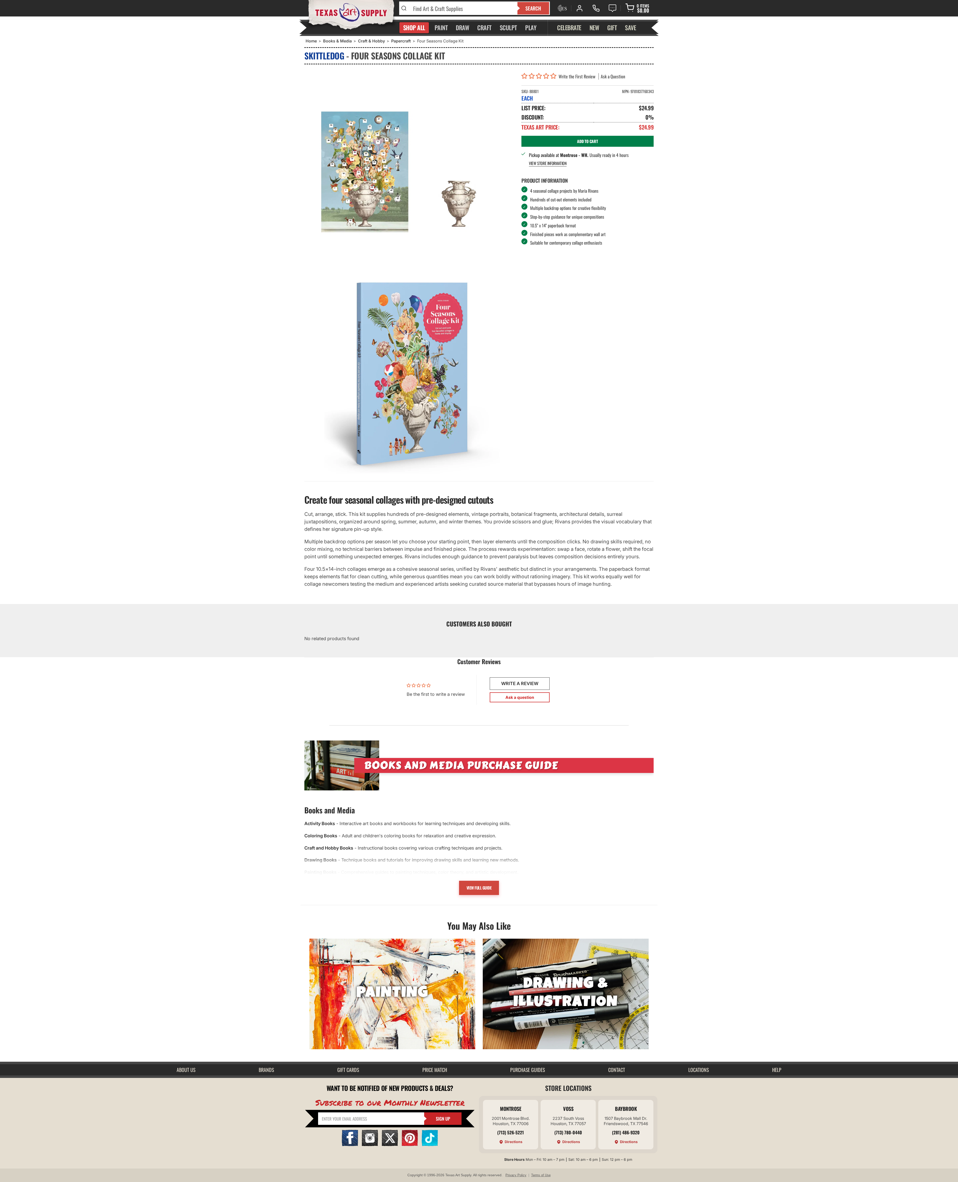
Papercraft (401, 40)
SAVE (630, 27)
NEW (594, 27)
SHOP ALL (414, 27)
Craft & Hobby (371, 40)
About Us (186, 1069)
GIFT (612, 27)
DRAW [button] (462, 27)
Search (533, 8)
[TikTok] (430, 1144)
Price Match (434, 1069)
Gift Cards (348, 1069)
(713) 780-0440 (568, 1132)
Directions (513, 1142)
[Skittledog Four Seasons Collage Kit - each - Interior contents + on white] (409, 172)
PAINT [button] (441, 27)
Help (776, 1069)
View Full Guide (479, 888)
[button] (540, 76)
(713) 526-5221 (510, 1132)
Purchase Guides (527, 1069)
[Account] (579, 8)
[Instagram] (370, 1144)
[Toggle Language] (562, 8)
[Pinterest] (410, 1144)
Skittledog (324, 55)
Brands (266, 1069)
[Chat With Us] (612, 8)
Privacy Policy (515, 1175)
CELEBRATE (569, 27)
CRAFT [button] (484, 27)
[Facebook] (350, 1144)
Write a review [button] (519, 683)
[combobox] (462, 8)
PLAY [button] (530, 27)
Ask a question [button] (519, 697)
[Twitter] (390, 1144)
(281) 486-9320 (626, 1132)
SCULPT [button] (508, 27)
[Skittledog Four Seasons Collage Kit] (409, 374)
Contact (616, 1069)
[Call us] (596, 8)
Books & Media (337, 40)
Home (311, 40)
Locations (698, 1069)
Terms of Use (541, 1175)
